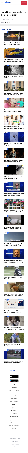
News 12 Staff (4, 17)
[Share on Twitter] (7, 22)
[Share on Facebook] (5, 22)
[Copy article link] (9, 22)
